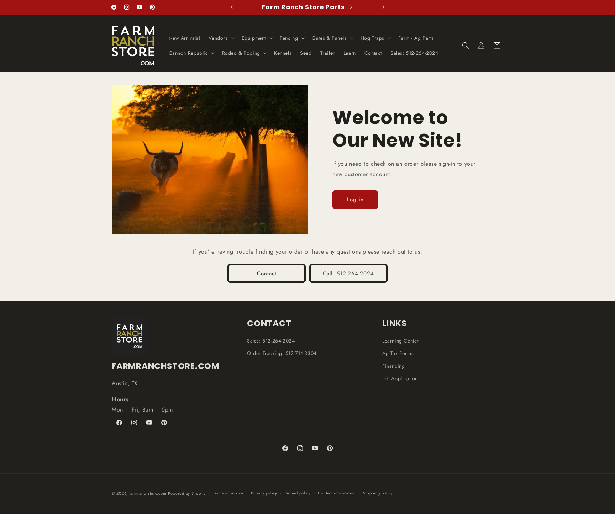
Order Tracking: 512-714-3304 (282, 353)
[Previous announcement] (232, 7)
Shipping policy (378, 493)
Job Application (400, 378)
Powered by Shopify (187, 493)
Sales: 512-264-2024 (271, 340)
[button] (220, 38)
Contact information (337, 493)
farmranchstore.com (148, 493)
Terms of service (228, 493)
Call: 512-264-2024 (348, 273)
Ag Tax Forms (398, 353)
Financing (393, 366)
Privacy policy (264, 493)
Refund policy (298, 493)
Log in (355, 199)
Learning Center (400, 340)
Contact (267, 273)
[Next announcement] (383, 7)
